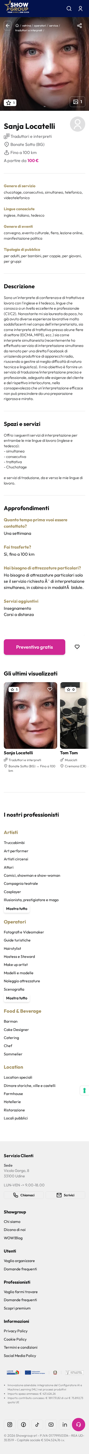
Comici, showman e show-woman (32, 875)
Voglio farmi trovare (21, 1291)
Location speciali (18, 1077)
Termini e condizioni (20, 1347)
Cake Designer (16, 1029)
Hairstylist (12, 948)
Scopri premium (17, 1308)
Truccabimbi (14, 842)
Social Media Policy (20, 1355)
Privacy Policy (16, 1330)
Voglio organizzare (19, 1260)
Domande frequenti (20, 1269)
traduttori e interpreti (28, 30)
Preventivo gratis (34, 647)
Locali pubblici (16, 1118)
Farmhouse (13, 1093)
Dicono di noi (15, 1229)
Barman (11, 1021)
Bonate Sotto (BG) (27, 144)
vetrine (26, 25)
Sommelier (13, 1054)
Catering (11, 1037)
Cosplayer (12, 891)
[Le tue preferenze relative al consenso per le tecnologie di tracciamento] (84, 1090)
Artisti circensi (16, 859)
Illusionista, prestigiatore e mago (31, 899)
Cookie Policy (15, 1339)
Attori (9, 867)
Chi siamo (12, 1221)
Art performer (16, 850)
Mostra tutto (16, 908)
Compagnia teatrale (21, 883)
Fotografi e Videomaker (24, 932)
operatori (40, 25)
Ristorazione (14, 1110)
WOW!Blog (13, 1237)
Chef (8, 1045)
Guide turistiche (17, 940)
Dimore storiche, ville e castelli (30, 1085)
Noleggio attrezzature (22, 981)
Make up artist (16, 964)
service (53, 25)
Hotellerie (12, 1101)
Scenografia (14, 989)
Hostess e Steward (19, 956)
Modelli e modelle (18, 972)
